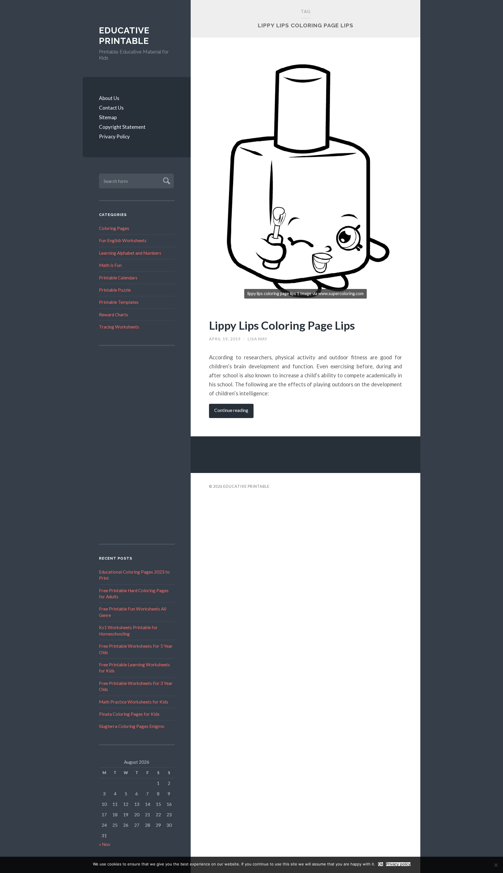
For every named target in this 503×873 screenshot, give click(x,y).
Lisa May (258, 339)
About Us (109, 98)
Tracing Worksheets (119, 326)
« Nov (104, 844)
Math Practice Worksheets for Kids (133, 701)
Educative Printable (124, 35)
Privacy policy (398, 864)
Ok (380, 864)
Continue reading (231, 410)
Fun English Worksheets (122, 240)
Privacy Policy (114, 136)
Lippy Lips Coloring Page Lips (282, 325)
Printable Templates (119, 302)
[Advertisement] (137, 445)
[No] (496, 865)
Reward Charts (113, 314)
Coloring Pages (114, 228)
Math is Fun (110, 265)
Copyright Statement (122, 127)
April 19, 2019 (225, 339)
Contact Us (111, 108)
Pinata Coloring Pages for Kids (129, 714)
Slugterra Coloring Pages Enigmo (131, 726)
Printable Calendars (118, 277)
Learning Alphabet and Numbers (130, 253)
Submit (166, 180)
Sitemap (108, 117)
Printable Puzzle (115, 289)
